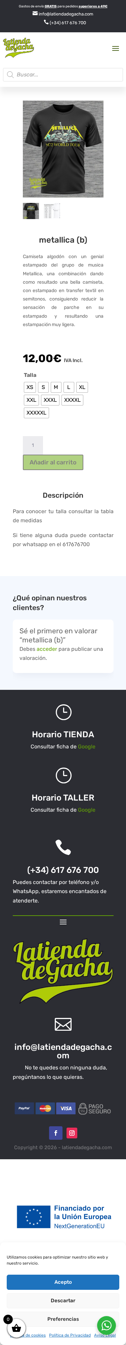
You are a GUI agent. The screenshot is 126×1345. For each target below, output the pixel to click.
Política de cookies (28, 1335)
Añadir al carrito (53, 462)
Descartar (63, 1301)
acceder (47, 649)
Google (86, 746)
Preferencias (63, 1319)
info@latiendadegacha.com (63, 13)
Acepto (63, 1282)
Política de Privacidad (70, 1335)
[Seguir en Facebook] (55, 1133)
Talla (30, 375)
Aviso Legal (105, 1335)
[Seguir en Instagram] (72, 1133)
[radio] (30, 387)
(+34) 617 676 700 (65, 22)
